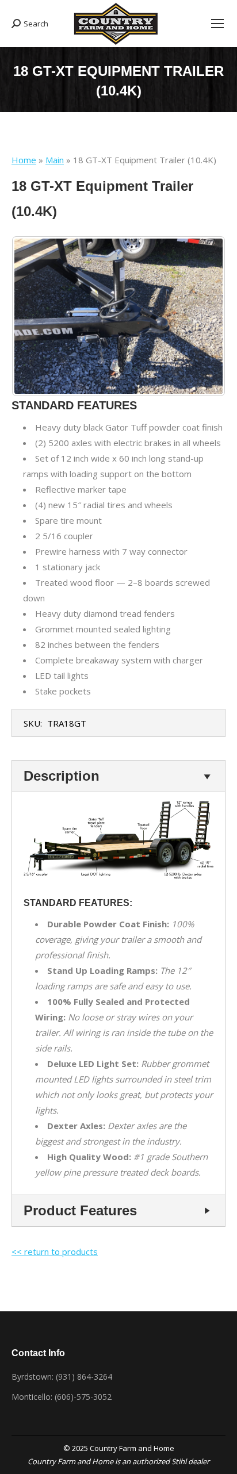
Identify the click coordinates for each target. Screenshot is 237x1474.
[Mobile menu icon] (217, 24)
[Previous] (35, 316)
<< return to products (55, 1251)
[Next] (201, 316)
